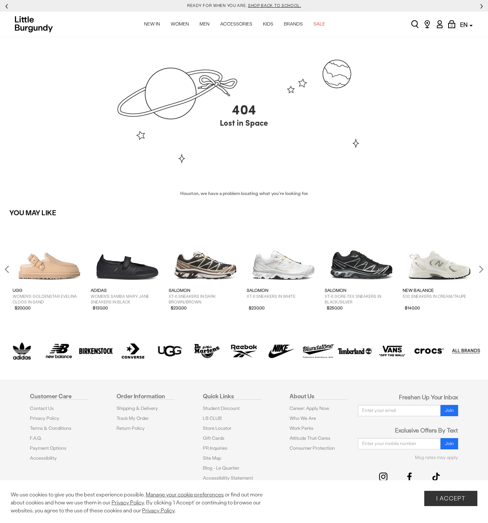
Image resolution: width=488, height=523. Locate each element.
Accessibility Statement (228, 478)
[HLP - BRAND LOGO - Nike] (281, 351)
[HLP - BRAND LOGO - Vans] (392, 351)
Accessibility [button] (43, 458)
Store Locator (217, 428)
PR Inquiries (215, 448)
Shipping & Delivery (137, 408)
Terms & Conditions (50, 428)
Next (480, 269)
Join (449, 410)
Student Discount (221, 408)
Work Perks (301, 428)
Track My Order (133, 418)
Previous (11, 272)
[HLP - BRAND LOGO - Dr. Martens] (207, 351)
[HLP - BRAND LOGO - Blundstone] (318, 351)
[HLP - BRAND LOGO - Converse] (133, 351)
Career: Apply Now (309, 408)
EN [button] (464, 24)
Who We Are (302, 418)
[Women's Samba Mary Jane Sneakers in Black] (127, 252)
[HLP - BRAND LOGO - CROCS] (429, 351)
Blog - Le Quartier (221, 468)
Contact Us (42, 408)
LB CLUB (212, 418)
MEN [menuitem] (204, 24)
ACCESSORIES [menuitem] (236, 24)
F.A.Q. (36, 438)
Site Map (212, 458)
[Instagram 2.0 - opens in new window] (383, 477)
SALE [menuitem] (319, 24)
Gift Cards (213, 438)
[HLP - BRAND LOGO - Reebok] (244, 351)
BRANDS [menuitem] (293, 24)
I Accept (450, 498)
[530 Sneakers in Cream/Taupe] (439, 252)
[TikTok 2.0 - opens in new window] (436, 477)
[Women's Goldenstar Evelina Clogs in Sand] (49, 252)
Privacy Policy (44, 418)
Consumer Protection (312, 448)
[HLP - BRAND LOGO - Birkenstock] (96, 351)
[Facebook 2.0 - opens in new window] (409, 477)
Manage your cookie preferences (185, 494)
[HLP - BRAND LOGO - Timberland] (355, 351)
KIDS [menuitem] (268, 24)
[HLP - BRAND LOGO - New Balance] (59, 351)
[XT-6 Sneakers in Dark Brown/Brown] (205, 252)
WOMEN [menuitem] (180, 24)
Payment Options (48, 448)
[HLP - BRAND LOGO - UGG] (170, 351)
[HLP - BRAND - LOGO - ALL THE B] (466, 351)
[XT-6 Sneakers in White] (283, 252)
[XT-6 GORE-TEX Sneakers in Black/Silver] (361, 252)
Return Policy (131, 428)
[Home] (35, 24)
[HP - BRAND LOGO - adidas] (22, 351)
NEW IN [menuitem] (152, 24)
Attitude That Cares (309, 438)
